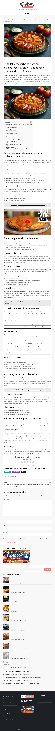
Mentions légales (42, 701)
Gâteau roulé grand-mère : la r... (19, 620)
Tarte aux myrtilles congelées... (18, 630)
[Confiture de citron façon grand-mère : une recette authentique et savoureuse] (7, 608)
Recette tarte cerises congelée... (18, 592)
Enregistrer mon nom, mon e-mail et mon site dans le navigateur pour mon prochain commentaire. (27, 539)
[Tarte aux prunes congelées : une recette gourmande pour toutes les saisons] (7, 580)
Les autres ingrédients (12, 127)
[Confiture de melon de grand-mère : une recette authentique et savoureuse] (7, 664)
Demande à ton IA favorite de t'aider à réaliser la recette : (19, 148)
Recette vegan (11, 147)
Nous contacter (41, 704)
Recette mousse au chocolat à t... (19, 649)
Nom (4, 519)
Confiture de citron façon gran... (18, 611)
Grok (23, 471)
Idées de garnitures (12, 142)
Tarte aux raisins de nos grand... (18, 602)
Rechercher (7, 567)
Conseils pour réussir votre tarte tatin (13, 135)
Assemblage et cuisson (12, 133)
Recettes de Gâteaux (12, 20)
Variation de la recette (12, 138)
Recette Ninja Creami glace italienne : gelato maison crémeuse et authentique (21, 683)
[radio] (22, 462)
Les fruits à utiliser (11, 126)
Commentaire (6, 499)
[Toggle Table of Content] (30, 122)
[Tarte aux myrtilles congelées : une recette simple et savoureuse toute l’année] (7, 627)
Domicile (5, 20)
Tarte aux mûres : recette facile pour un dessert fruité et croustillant (18, 674)
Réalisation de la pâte (12, 132)
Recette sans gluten (12, 145)
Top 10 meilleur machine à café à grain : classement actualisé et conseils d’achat (22, 677)
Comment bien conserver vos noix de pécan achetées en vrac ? (18, 680)
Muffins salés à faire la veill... (18, 639)
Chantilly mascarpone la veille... (18, 658)
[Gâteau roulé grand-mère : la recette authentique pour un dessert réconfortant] (7, 617)
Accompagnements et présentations (13, 139)
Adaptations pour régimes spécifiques (14, 144)
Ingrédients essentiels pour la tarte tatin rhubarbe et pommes (19, 124)
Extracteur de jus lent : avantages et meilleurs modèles (15, 686)
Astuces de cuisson (11, 136)
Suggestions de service (12, 141)
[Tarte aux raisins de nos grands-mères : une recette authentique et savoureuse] (7, 599)
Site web (5, 532)
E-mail (4, 525)
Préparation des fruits (12, 130)
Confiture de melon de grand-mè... (19, 668)
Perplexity (16, 471)
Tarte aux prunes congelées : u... (18, 583)
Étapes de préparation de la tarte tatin (14, 129)
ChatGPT (7, 471)
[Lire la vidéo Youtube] (27, 222)
